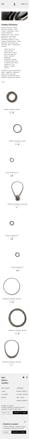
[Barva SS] (10, 112)
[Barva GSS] (11, 112)
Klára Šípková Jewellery (4, 380)
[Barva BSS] (13, 112)
